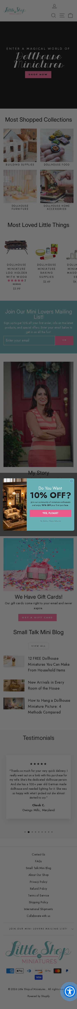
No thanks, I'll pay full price (50, 521)
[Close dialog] (71, 480)
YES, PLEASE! (50, 513)
